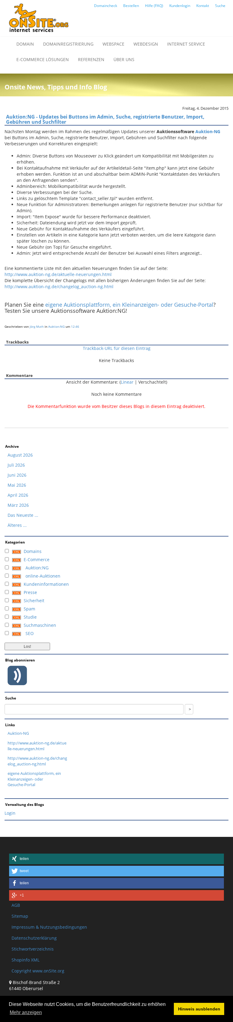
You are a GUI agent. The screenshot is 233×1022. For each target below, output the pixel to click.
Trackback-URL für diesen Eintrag (116, 348)
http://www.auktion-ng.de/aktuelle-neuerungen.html (58, 274)
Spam (29, 609)
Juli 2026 (16, 465)
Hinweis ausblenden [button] (199, 1008)
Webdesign (145, 44)
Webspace (113, 44)
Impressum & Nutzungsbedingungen (49, 927)
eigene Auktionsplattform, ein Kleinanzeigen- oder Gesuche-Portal (129, 304)
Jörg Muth (37, 326)
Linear (127, 382)
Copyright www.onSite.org (38, 971)
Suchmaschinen (40, 625)
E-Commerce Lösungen (42, 59)
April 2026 (18, 495)
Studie (30, 617)
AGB (16, 905)
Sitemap (20, 916)
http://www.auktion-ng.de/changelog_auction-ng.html (59, 286)
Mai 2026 (17, 485)
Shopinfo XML (25, 960)
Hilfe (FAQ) (154, 5)
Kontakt (202, 5)
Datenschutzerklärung (34, 938)
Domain (25, 44)
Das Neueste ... (23, 515)
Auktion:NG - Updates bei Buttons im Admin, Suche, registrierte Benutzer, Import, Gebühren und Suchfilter (105, 119)
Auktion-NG (207, 131)
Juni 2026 (17, 475)
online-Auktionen (42, 576)
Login (10, 813)
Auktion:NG (56, 326)
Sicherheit (34, 600)
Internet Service (186, 44)
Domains (33, 551)
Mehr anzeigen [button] (26, 1012)
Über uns (123, 59)
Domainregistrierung (68, 44)
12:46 (75, 326)
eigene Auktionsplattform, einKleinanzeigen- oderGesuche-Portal (34, 779)
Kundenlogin (179, 5)
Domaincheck (105, 5)
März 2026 (18, 505)
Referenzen (91, 59)
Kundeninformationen (46, 584)
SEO (29, 633)
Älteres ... (17, 525)
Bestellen (131, 5)
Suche (220, 5)
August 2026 (20, 455)
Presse (30, 592)
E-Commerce (36, 559)
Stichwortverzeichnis (33, 949)
